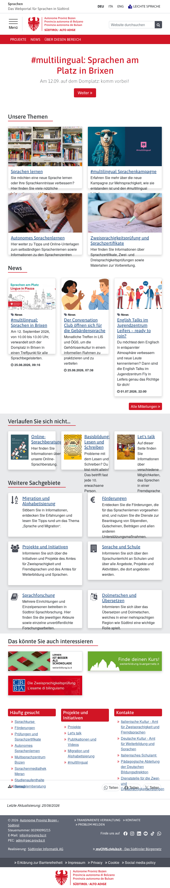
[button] (125, 833)
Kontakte (133, 820)
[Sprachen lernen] (45, 145)
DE (101, 6)
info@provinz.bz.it (32, 835)
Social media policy (140, 862)
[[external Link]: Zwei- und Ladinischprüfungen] (45, 685)
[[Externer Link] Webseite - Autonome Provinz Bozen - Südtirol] (55, 24)
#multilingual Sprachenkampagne (123, 171)
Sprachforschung (38, 595)
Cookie (113, 862)
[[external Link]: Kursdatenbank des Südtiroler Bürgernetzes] (125, 661)
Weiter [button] (84, 92)
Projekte (18, 39)
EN (120, 6)
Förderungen (114, 498)
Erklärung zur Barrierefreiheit (39, 862)
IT (110, 6)
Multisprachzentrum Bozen (30, 759)
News (35, 39)
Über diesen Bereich (62, 39)
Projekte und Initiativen (45, 546)
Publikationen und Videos (82, 742)
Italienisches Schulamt (139, 755)
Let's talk (146, 436)
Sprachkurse (25, 721)
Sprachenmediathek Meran (30, 771)
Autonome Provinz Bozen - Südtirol (33, 822)
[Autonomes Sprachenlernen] (45, 212)
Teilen (113, 787)
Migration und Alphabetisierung (38, 501)
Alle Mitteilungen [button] (144, 406)
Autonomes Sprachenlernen (38, 237)
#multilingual (78, 762)
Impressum (76, 862)
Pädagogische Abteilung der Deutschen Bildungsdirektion (140, 766)
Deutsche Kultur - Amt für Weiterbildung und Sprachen (138, 743)
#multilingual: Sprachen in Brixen (29, 322)
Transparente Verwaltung (98, 820)
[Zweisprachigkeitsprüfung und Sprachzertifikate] (125, 212)
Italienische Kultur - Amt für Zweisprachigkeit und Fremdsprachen (140, 727)
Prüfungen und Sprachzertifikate (28, 736)
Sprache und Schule (121, 546)
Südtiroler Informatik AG (45, 849)
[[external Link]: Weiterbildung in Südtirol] (45, 661)
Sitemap (18, 786)
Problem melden (91, 824)
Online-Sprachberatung (46, 439)
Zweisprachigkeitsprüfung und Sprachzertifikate (120, 240)
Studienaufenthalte (29, 779)
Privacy (96, 862)
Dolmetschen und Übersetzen (119, 598)
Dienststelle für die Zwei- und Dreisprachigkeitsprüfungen (142, 783)
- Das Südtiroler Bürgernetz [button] (128, 849)
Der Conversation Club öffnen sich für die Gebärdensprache (84, 325)
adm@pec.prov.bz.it (30, 840)
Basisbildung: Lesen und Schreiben (97, 442)
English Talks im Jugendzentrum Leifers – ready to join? (134, 327)
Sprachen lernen (27, 171)
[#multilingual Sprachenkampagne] (125, 145)
